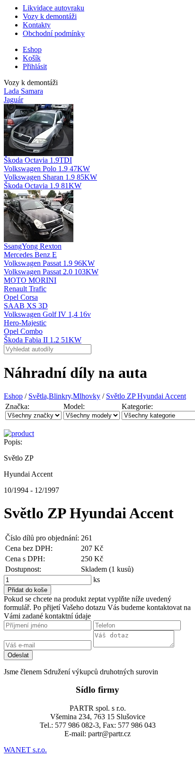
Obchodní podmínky (54, 33)
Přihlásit (35, 66)
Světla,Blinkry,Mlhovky (64, 396)
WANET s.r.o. (25, 750)
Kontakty (37, 25)
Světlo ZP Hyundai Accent (146, 396)
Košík (32, 58)
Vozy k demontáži (50, 16)
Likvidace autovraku (53, 8)
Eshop (32, 49)
